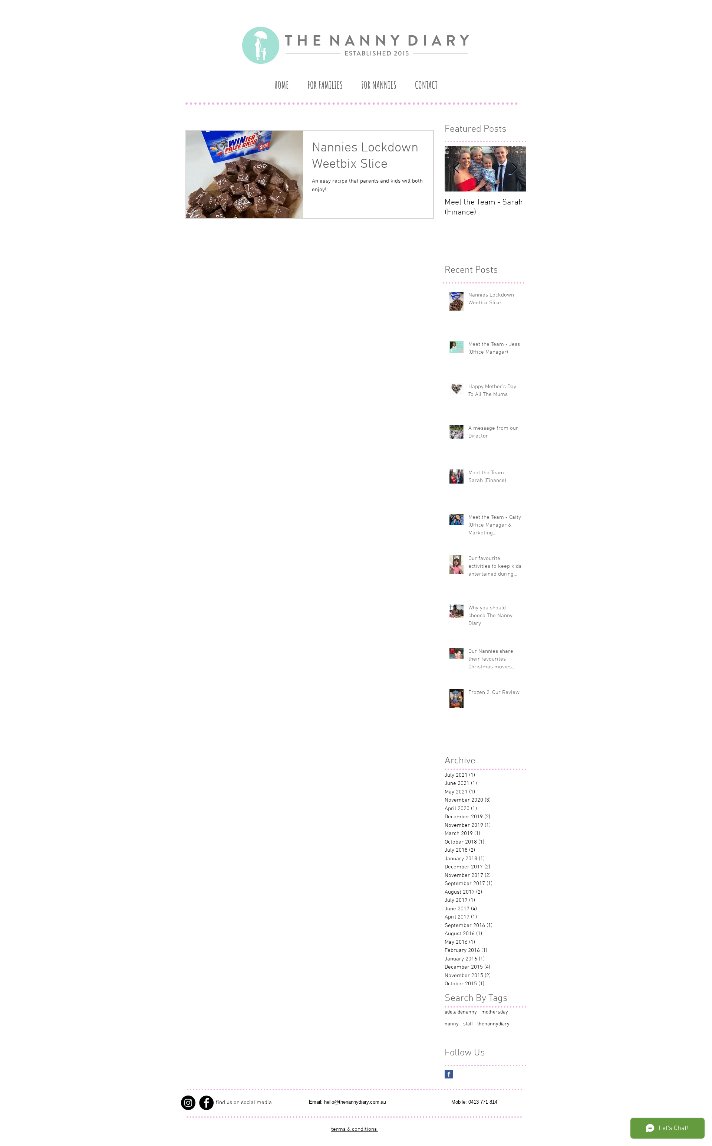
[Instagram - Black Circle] (188, 1103)
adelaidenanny (461, 1012)
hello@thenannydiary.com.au (355, 1102)
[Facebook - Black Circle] (206, 1103)
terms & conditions (354, 1129)
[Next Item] (514, 169)
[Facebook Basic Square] (449, 1074)
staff (468, 1024)
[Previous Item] (456, 169)
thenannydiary (493, 1024)
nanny (452, 1024)
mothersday (494, 1012)
